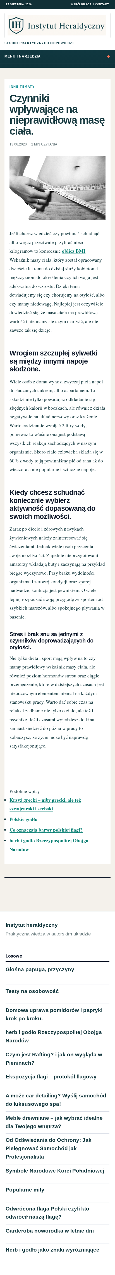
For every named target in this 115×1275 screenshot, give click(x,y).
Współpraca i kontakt (90, 4)
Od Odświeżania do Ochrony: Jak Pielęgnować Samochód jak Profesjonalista (49, 1148)
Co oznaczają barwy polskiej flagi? (46, 829)
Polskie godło (23, 819)
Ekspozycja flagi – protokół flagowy (51, 1077)
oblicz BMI (73, 250)
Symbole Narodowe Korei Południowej (55, 1171)
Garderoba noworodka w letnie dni (50, 1231)
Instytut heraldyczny (32, 925)
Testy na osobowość (32, 991)
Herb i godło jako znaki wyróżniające (52, 1250)
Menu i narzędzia (22, 56)
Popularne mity (25, 1190)
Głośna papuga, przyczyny (40, 969)
